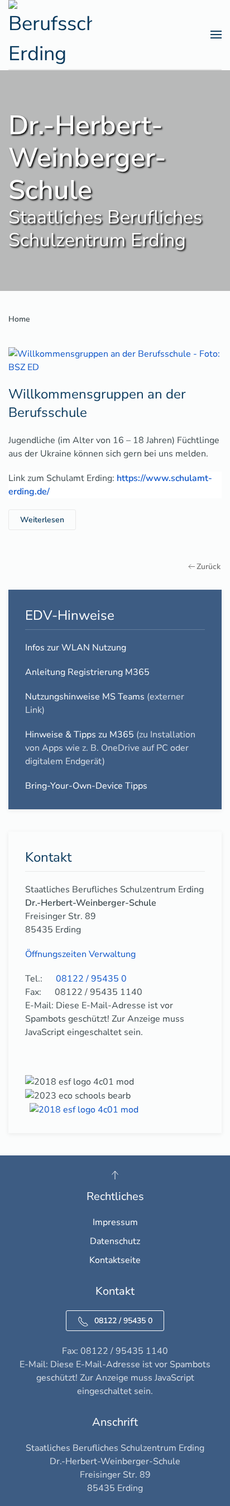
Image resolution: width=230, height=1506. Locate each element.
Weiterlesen (42, 519)
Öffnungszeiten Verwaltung (80, 954)
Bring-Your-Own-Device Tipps (86, 786)
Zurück (209, 566)
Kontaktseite (115, 1260)
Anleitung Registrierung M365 (87, 672)
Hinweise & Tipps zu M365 (79, 734)
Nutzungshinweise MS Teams (85, 697)
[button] (216, 34)
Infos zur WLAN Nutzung (75, 648)
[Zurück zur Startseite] (50, 34)
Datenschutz (115, 1241)
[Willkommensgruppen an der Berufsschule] (115, 360)
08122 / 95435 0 (123, 1320)
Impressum (115, 1222)
